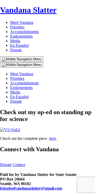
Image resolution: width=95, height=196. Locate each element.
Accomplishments (24, 31)
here (52, 138)
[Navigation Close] (21, 65)
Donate (16, 50)
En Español (19, 45)
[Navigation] (21, 59)
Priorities (17, 27)
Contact (19, 164)
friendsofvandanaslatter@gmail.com (31, 188)
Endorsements (21, 36)
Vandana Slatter (28, 9)
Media (15, 41)
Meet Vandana (21, 22)
